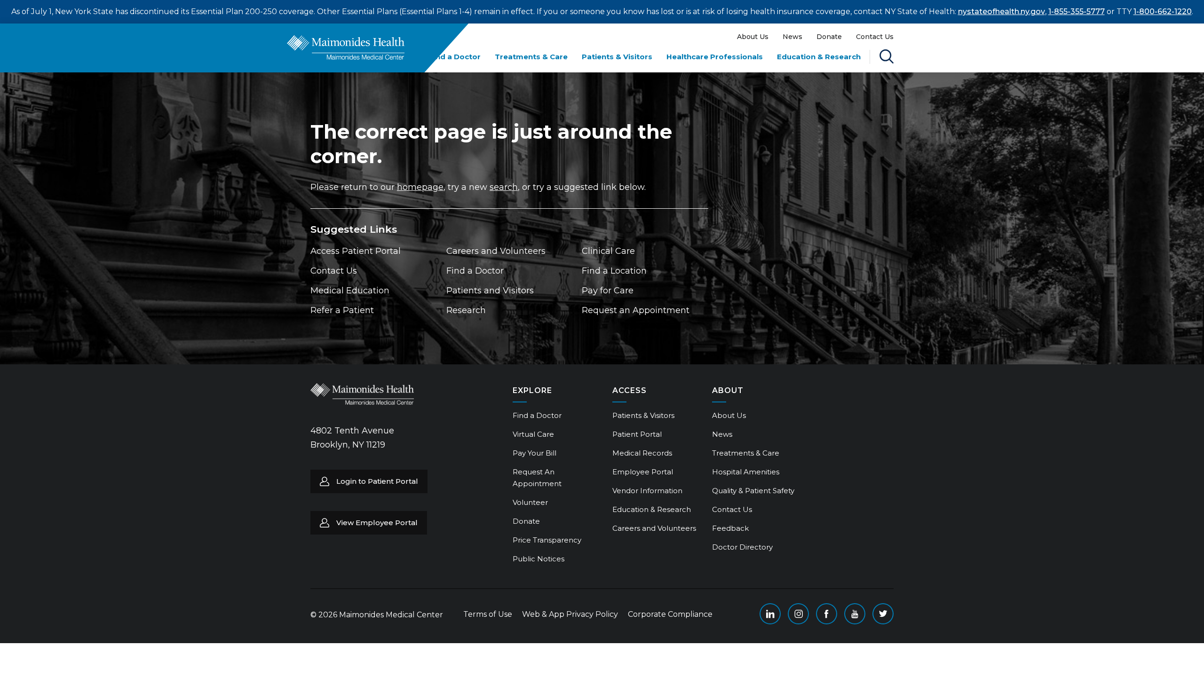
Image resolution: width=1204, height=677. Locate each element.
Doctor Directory (742, 547)
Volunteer (530, 502)
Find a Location (614, 271)
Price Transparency (547, 539)
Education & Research (819, 56)
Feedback (730, 528)
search (504, 187)
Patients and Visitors (490, 290)
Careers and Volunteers (496, 251)
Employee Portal (642, 471)
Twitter (883, 613)
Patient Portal (637, 434)
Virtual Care (533, 434)
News (792, 36)
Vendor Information (647, 490)
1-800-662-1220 (1162, 11)
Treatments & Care (531, 56)
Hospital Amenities (745, 471)
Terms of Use (487, 614)
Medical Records (642, 453)
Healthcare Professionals (714, 56)
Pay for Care (608, 290)
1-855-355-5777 (1076, 11)
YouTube (854, 613)
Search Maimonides (886, 56)
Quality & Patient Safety (753, 490)
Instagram (798, 613)
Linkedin (770, 613)
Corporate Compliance (670, 614)
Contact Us (875, 36)
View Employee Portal (377, 522)
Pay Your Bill (534, 453)
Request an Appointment (635, 310)
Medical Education (349, 290)
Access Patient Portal (355, 251)
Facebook (826, 613)
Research (466, 310)
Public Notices (538, 558)
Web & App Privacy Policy (570, 614)
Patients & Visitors (617, 56)
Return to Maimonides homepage (345, 47)
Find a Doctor (455, 56)
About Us (752, 36)
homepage (420, 187)
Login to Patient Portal (377, 481)
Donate (829, 36)
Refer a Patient (342, 310)
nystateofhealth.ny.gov (1001, 11)
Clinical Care (608, 251)
